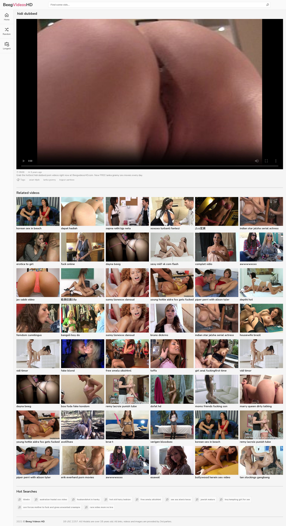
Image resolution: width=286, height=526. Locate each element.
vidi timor (22, 370)
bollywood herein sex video (212, 477)
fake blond (68, 370)
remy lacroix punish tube (121, 406)
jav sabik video (25, 299)
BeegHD (18, 5)
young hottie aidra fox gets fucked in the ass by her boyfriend (172, 300)
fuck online (68, 264)
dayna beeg (113, 264)
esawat (155, 477)
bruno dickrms (159, 335)
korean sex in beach (28, 228)
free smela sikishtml (118, 370)
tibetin (26, 499)
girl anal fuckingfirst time (211, 370)
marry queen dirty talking (256, 406)
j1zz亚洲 (200, 228)
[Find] (267, 4)
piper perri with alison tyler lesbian (212, 300)
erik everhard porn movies (77, 477)
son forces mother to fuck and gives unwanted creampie (51, 507)
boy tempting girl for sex (237, 499)
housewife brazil (250, 335)
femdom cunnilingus (29, 335)
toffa (153, 370)
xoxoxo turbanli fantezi (165, 228)
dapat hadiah (69, 228)
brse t (109, 442)
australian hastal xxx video (53, 499)
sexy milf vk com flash (164, 264)
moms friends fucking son (211, 406)
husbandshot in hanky (88, 499)
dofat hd (155, 406)
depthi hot (246, 299)
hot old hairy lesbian (120, 499)
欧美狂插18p (69, 299)
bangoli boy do (70, 335)
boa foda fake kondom (75, 406)
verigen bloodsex (161, 442)
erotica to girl (25, 264)
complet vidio (203, 264)
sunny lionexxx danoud (120, 299)
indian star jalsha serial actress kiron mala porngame (259, 229)
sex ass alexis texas (181, 499)
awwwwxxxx (248, 264)
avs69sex (67, 442)
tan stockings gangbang (255, 477)
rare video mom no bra (101, 507)
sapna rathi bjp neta (118, 228)
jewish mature (208, 499)
